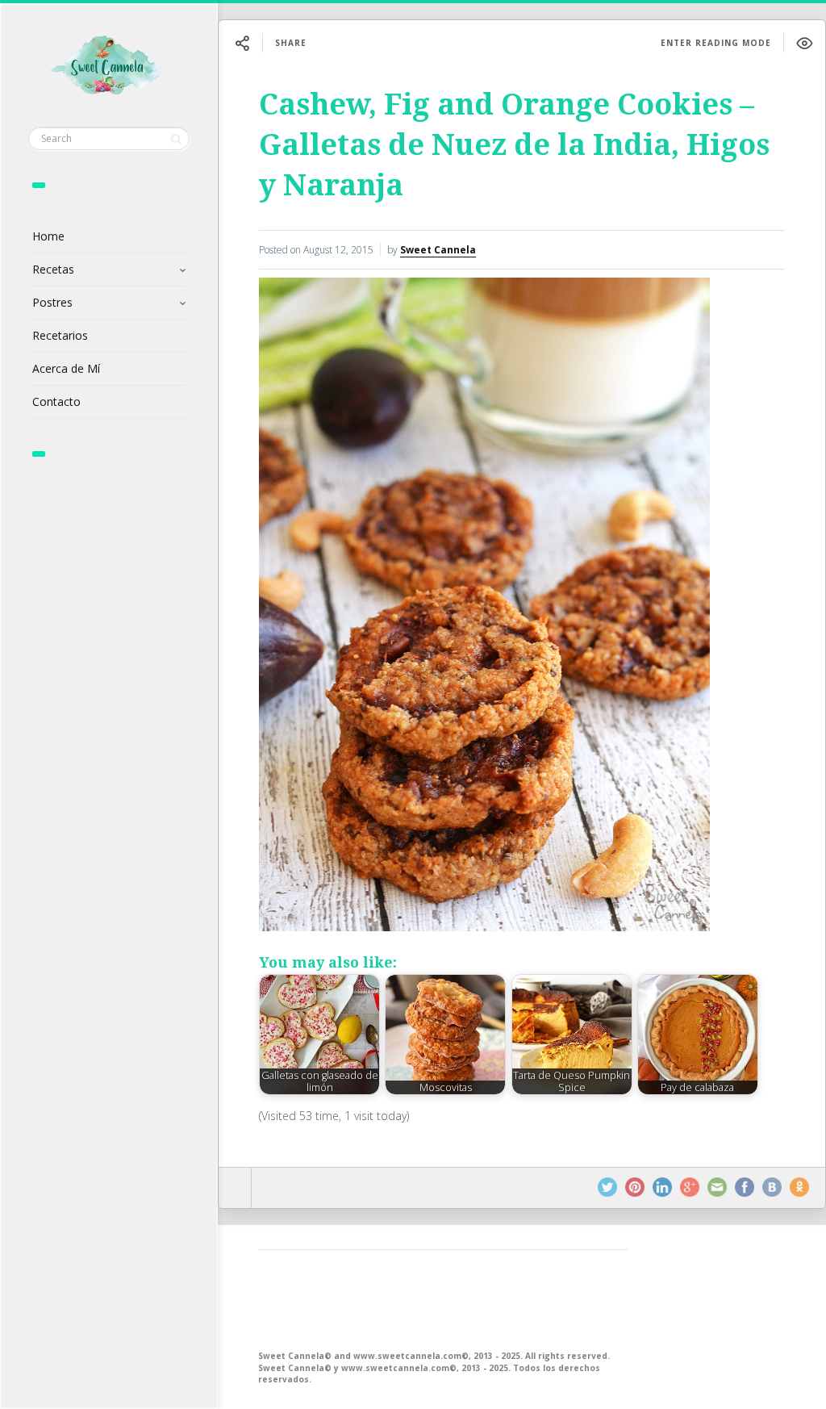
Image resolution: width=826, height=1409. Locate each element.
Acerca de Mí (66, 368)
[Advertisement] (443, 1298)
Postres (52, 302)
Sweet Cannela (438, 250)
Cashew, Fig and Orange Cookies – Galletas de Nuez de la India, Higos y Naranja (514, 145)
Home (48, 236)
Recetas (53, 269)
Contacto (56, 401)
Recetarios (60, 335)
